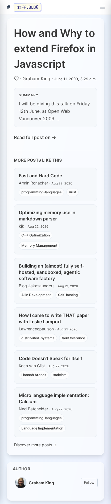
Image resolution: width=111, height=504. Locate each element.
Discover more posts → (35, 444)
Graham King (36, 78)
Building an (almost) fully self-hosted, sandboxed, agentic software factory (51, 272)
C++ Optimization (35, 235)
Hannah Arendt (33, 375)
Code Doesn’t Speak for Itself (50, 358)
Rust (72, 192)
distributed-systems (37, 338)
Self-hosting (68, 295)
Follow (89, 482)
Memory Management (39, 245)
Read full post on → (35, 137)
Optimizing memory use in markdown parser (47, 216)
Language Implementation (42, 428)
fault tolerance (73, 338)
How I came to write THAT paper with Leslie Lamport (54, 318)
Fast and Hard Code (40, 175)
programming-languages (41, 192)
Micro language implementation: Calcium (54, 398)
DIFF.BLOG (27, 7)
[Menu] (102, 7)
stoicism (60, 375)
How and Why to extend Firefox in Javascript (55, 48)
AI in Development (36, 295)
